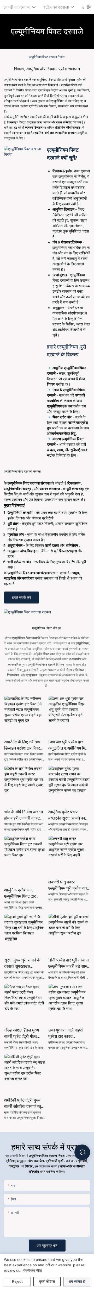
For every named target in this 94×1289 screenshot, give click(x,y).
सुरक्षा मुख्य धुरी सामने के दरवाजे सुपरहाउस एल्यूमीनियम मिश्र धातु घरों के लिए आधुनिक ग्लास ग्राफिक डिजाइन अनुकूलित (24, 963)
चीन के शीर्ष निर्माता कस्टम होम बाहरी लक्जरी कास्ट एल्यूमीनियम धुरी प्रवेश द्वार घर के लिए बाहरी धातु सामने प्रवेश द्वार (24, 815)
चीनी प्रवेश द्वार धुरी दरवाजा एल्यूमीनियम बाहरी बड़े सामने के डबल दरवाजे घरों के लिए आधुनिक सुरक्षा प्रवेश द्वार (69, 963)
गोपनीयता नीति (32, 1270)
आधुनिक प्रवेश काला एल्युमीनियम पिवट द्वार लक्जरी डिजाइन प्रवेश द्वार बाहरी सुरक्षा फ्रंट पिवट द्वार (24, 893)
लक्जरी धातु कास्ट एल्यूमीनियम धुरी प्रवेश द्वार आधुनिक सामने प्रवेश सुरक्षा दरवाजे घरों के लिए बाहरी (68, 885)
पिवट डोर (52, 628)
